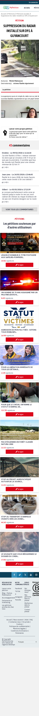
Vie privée (26, 625)
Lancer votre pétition (6, 593)
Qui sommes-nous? (27, 593)
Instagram (18, 600)
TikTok (17, 595)
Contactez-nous (15, 625)
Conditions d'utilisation (19, 634)
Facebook (18, 592)
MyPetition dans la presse (28, 608)
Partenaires (19, 636)
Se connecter (33, 2)
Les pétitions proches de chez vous (8, 610)
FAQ (31, 623)
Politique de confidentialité (19, 630)
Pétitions (11, 14)
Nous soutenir (18, 623)
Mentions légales (19, 632)
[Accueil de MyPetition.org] (11, 7)
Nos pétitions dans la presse (27, 601)
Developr (11, 648)
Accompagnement (8, 601)
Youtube (18, 603)
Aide (26, 623)
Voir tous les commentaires (19, 211)
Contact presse (27, 614)
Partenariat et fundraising (7, 605)
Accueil (27, 8)
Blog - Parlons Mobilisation (7, 597)
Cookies (19, 627)
